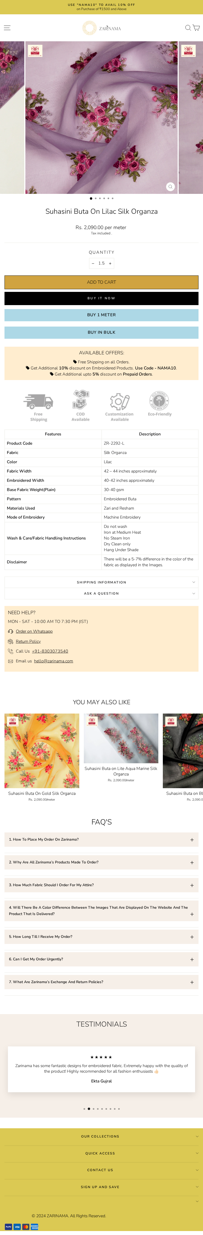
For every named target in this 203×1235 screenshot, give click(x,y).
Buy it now (101, 298)
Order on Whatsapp (34, 631)
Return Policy (28, 641)
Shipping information (101, 582)
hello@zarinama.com (53, 661)
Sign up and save (100, 1187)
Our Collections (100, 1136)
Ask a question (101, 593)
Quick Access (100, 1153)
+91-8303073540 (50, 651)
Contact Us (100, 1170)
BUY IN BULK (102, 332)
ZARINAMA (57, 1216)
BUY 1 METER (101, 315)
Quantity (101, 252)
